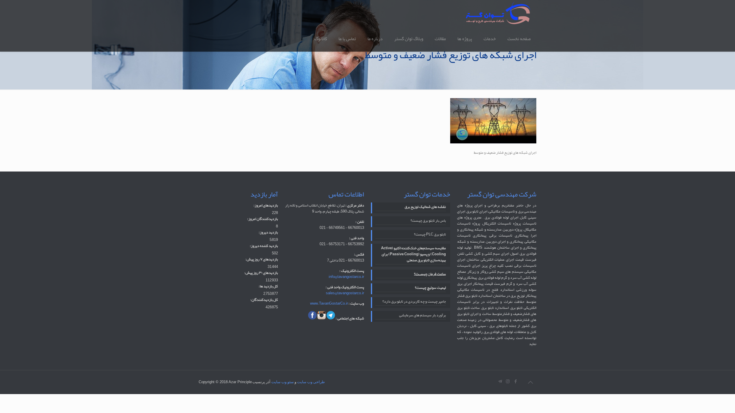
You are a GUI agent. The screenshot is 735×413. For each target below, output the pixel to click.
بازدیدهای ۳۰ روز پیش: (261, 273)
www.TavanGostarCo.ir (329, 303)
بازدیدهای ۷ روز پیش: (261, 259)
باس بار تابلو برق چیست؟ (428, 221)
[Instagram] (508, 381)
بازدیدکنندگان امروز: (262, 219)
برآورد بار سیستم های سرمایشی (422, 315)
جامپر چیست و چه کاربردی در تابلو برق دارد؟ (414, 302)
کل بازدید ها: (268, 286)
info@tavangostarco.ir (346, 276)
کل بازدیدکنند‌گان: (264, 300)
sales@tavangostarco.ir (345, 293)
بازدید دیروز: (268, 232)
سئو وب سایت (282, 382)
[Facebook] (515, 381)
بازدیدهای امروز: (266, 205)
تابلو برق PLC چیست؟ (430, 234)
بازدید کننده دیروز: (264, 246)
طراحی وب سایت (311, 382)
